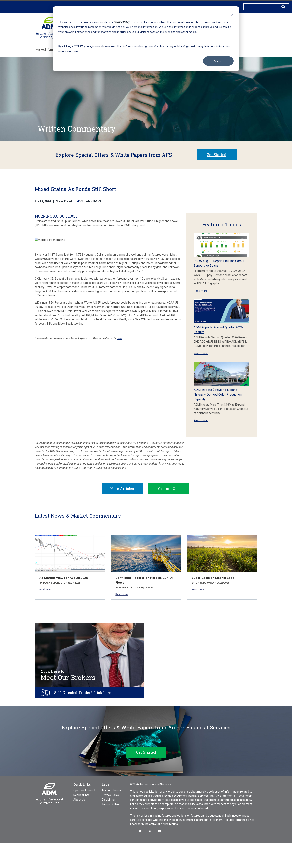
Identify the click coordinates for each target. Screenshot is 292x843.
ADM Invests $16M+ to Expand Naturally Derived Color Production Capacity (218, 394)
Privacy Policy (110, 794)
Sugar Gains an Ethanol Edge (213, 578)
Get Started (216, 154)
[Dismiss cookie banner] (232, 14)
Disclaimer (108, 799)
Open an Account (84, 790)
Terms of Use (110, 804)
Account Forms (111, 790)
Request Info (81, 794)
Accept (218, 61)
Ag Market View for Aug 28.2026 (63, 578)
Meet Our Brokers (68, 675)
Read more (201, 290)
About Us (79, 799)
